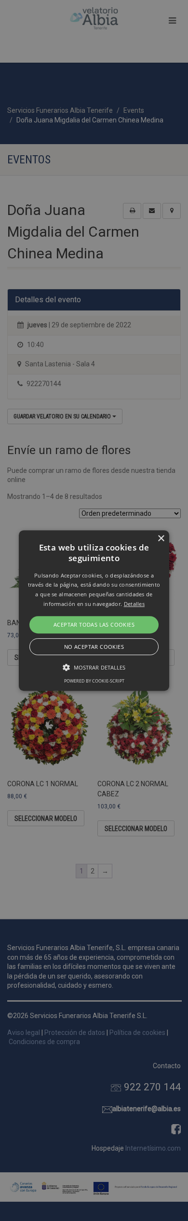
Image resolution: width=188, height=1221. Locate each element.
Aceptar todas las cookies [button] (94, 624)
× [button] (160, 538)
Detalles (134, 603)
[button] (94, 610)
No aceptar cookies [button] (94, 646)
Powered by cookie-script (94, 681)
